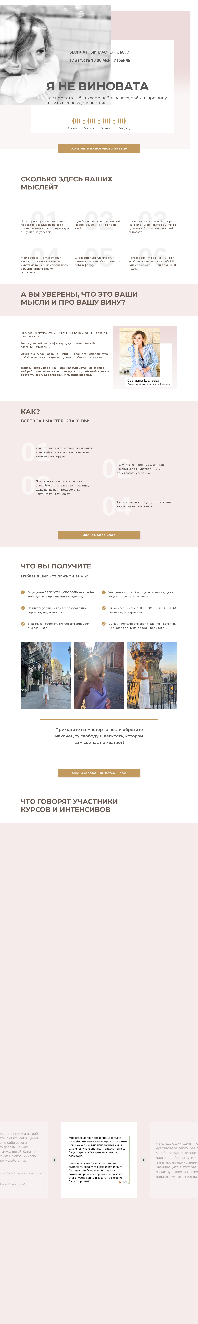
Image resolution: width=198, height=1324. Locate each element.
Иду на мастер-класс (99, 535)
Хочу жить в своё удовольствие (99, 148)
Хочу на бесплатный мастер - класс (99, 773)
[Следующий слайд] (143, 1160)
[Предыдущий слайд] (54, 1160)
